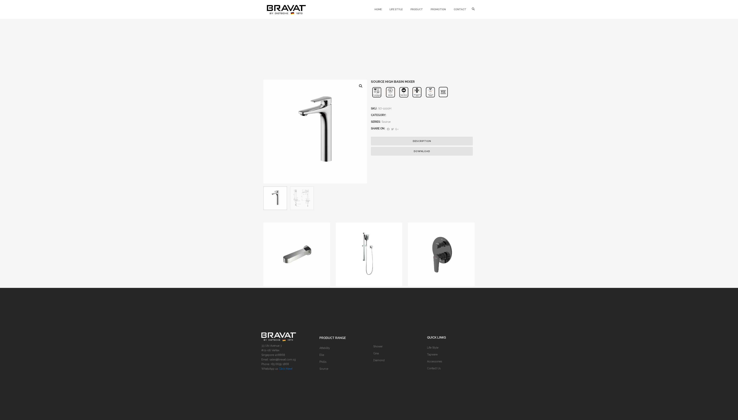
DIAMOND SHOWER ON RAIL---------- (369, 255)
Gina (296, 248)
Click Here (285, 368)
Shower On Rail (368, 248)
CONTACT (460, 9)
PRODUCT (417, 9)
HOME (378, 9)
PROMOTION (438, 9)
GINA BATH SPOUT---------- (297, 255)
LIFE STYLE (396, 9)
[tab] (422, 141)
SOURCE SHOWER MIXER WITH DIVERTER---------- (441, 256)
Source (386, 121)
